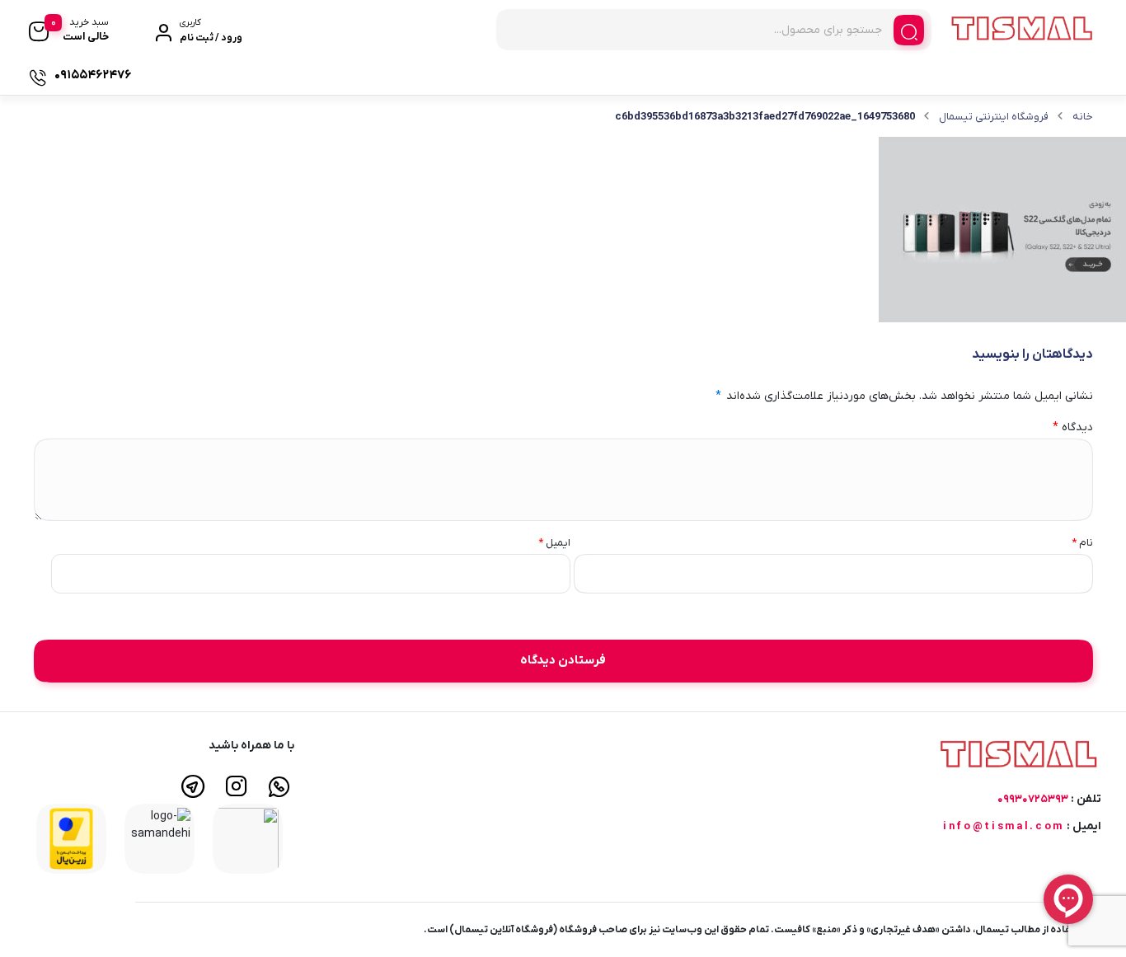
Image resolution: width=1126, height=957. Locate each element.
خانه (1082, 117)
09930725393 (1032, 799)
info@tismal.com (1003, 826)
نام (1082, 543)
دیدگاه (1073, 427)
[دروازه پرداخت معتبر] (71, 838)
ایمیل (554, 543)
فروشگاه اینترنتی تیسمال (994, 117)
